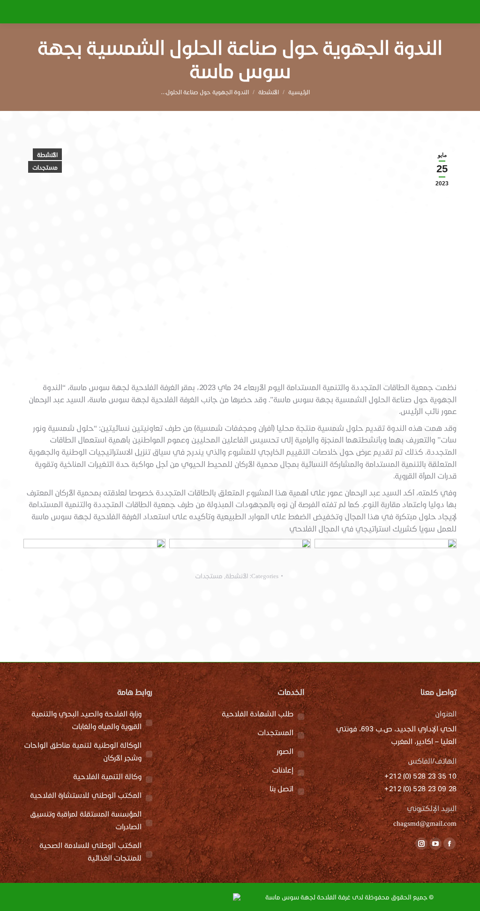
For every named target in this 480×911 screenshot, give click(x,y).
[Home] (299, 91)
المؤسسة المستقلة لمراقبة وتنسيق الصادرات (86, 819)
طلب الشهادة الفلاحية (257, 713)
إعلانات (282, 769)
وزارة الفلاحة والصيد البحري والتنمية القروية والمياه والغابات (86, 719)
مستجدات (45, 167)
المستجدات (275, 732)
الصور (285, 751)
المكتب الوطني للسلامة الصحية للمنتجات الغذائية (90, 851)
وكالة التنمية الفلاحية (107, 776)
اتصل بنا (281, 788)
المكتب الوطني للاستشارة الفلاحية (86, 795)
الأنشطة (47, 154)
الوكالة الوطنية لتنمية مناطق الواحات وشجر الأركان (83, 751)
